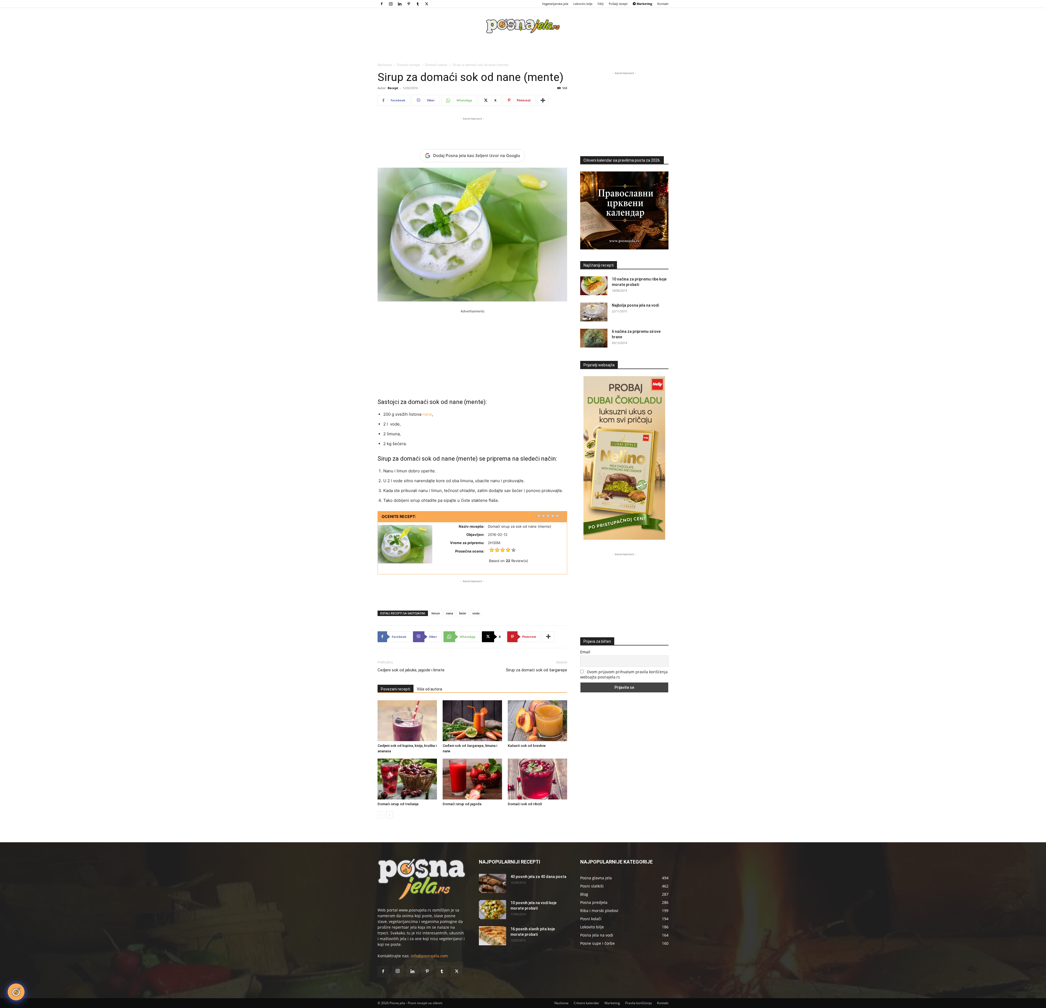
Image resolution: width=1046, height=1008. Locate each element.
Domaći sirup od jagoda (462, 804)
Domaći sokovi (436, 64)
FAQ (601, 4)
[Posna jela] (523, 26)
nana (449, 613)
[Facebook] (382, 4)
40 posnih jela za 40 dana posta (538, 876)
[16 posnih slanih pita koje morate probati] (492, 935)
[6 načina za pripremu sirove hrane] (593, 338)
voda (475, 613)
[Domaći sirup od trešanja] (407, 779)
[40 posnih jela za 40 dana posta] (492, 883)
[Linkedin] (400, 4)
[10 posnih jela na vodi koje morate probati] (492, 909)
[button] (16, 991)
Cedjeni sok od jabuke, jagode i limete (411, 670)
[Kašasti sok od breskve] (537, 720)
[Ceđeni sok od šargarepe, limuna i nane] (472, 720)
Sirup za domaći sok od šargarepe (536, 670)
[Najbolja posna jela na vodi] (593, 312)
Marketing (612, 1003)
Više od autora (429, 689)
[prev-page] (381, 814)
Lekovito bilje (582, 4)
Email (585, 651)
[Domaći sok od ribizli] (537, 779)
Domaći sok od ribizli (525, 804)
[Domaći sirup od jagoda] (472, 779)
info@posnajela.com (429, 955)
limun (435, 613)
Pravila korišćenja (638, 1003)
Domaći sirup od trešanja (398, 804)
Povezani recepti (395, 689)
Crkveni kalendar (586, 1003)
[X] (426, 4)
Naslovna (385, 64)
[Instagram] (391, 4)
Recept (393, 88)
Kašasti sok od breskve (527, 746)
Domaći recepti (408, 64)
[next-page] (389, 814)
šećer (462, 613)
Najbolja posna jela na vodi (635, 305)
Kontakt (662, 4)
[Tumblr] (417, 4)
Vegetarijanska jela (555, 4)
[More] (543, 100)
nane (427, 414)
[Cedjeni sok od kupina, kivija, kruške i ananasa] (407, 720)
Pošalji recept (618, 4)
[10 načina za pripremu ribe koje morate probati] (593, 285)
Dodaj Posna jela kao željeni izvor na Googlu (476, 155)
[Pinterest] (409, 4)
